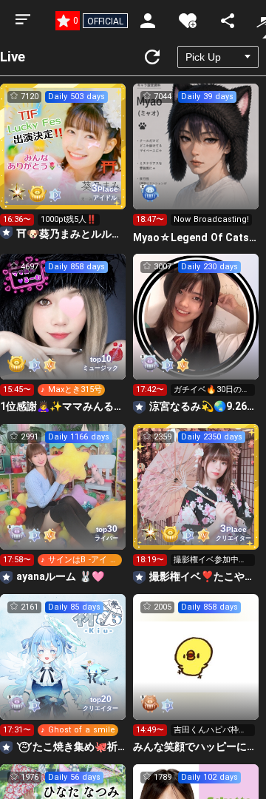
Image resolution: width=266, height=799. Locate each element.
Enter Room (63, 160)
